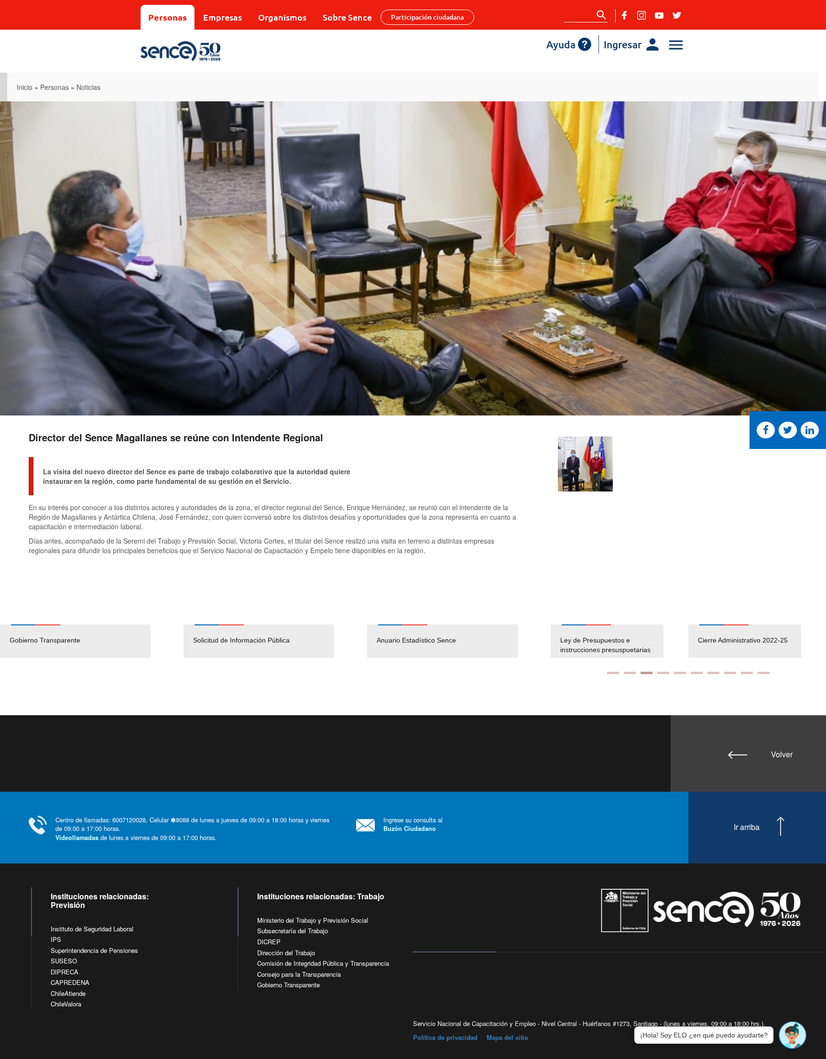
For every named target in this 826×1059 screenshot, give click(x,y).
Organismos (282, 16)
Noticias (88, 87)
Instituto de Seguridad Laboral (92, 928)
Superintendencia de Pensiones (94, 950)
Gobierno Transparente (45, 640)
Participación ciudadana (427, 17)
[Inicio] (209, 51)
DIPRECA (64, 971)
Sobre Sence (347, 16)
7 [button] (713, 673)
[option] (92, 641)
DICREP (269, 941)
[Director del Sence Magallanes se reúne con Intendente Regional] (585, 464)
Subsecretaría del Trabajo (292, 930)
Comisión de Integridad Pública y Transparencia (323, 963)
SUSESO (64, 960)
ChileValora (66, 1003)
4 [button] (663, 673)
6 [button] (697, 673)
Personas (167, 16)
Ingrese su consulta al (413, 824)
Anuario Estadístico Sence (416, 640)
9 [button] (747, 673)
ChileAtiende (68, 993)
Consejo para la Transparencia (299, 974)
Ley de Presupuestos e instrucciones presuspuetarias (605, 645)
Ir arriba (747, 827)
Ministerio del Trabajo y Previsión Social (312, 920)
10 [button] (764, 673)
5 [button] (680, 673)
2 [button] (630, 673)
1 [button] (613, 673)
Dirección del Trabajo (286, 952)
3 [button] (646, 673)
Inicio (25, 87)
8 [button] (730, 673)
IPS (56, 939)
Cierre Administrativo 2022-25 (743, 640)
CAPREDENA (70, 982)
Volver (782, 754)
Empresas (222, 16)
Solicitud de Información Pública (241, 640)
